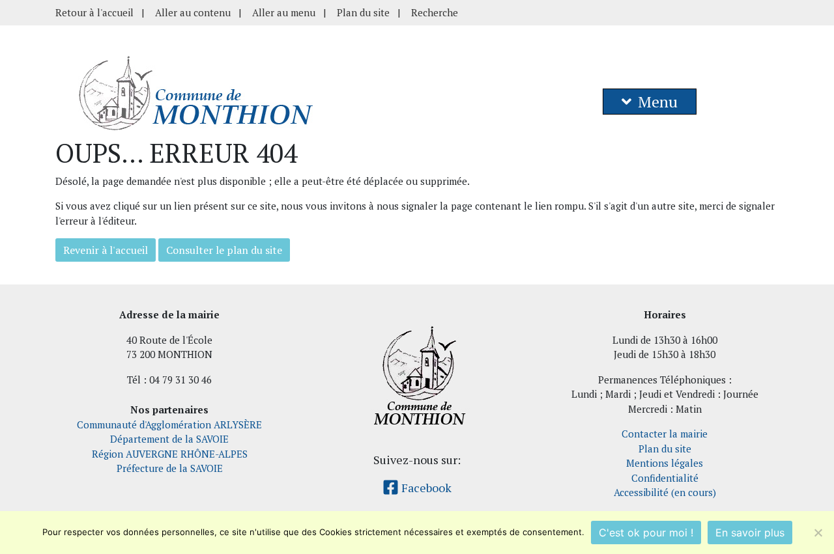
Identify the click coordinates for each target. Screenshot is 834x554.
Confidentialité (664, 477)
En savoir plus (749, 532)
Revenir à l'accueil (105, 250)
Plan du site (363, 12)
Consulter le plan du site (224, 250)
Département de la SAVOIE (169, 438)
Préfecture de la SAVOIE (170, 468)
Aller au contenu (193, 12)
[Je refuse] (817, 532)
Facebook (425, 487)
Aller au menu (283, 12)
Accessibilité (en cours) (665, 492)
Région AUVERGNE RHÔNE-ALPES (170, 453)
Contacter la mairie (665, 433)
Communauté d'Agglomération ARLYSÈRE (169, 424)
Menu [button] (658, 101)
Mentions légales (664, 462)
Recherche (434, 12)
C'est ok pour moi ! (646, 532)
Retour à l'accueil (94, 12)
